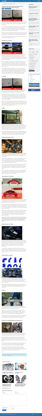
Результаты (34, 86)
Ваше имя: (3, 392)
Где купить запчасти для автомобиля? (19, 372)
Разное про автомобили (12, 3)
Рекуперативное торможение (34, 13)
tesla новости (33, 52)
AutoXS (4, 1)
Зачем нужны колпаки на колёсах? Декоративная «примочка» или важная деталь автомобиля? (20, 385)
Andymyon (24, 8)
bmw (29, 51)
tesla (29, 52)
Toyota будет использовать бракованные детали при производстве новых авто (6, 385)
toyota (36, 52)
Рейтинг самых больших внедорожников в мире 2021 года (33, 40)
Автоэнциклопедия (4, 3)
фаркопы (13, 307)
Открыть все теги (31, 70)
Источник (3, 351)
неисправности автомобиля (32, 63)
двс (29, 61)
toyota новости (31, 54)
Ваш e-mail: (16, 392)
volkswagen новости (31, 55)
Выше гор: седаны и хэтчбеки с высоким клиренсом (34, 26)
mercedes (37, 51)
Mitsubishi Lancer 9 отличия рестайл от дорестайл (33, 7)
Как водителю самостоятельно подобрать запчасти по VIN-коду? (7, 372)
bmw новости (33, 51)
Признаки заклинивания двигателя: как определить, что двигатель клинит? (34, 19)
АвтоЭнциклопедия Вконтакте (34, 90)
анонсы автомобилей (31, 60)
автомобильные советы (32, 57)
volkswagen (35, 54)
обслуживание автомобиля (32, 64)
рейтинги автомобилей (32, 66)
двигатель (37, 60)
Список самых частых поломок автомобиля (34, 33)
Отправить (4, 410)
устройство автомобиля (32, 67)
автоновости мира (31, 58)
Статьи (8, 3)
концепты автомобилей (34, 61)
